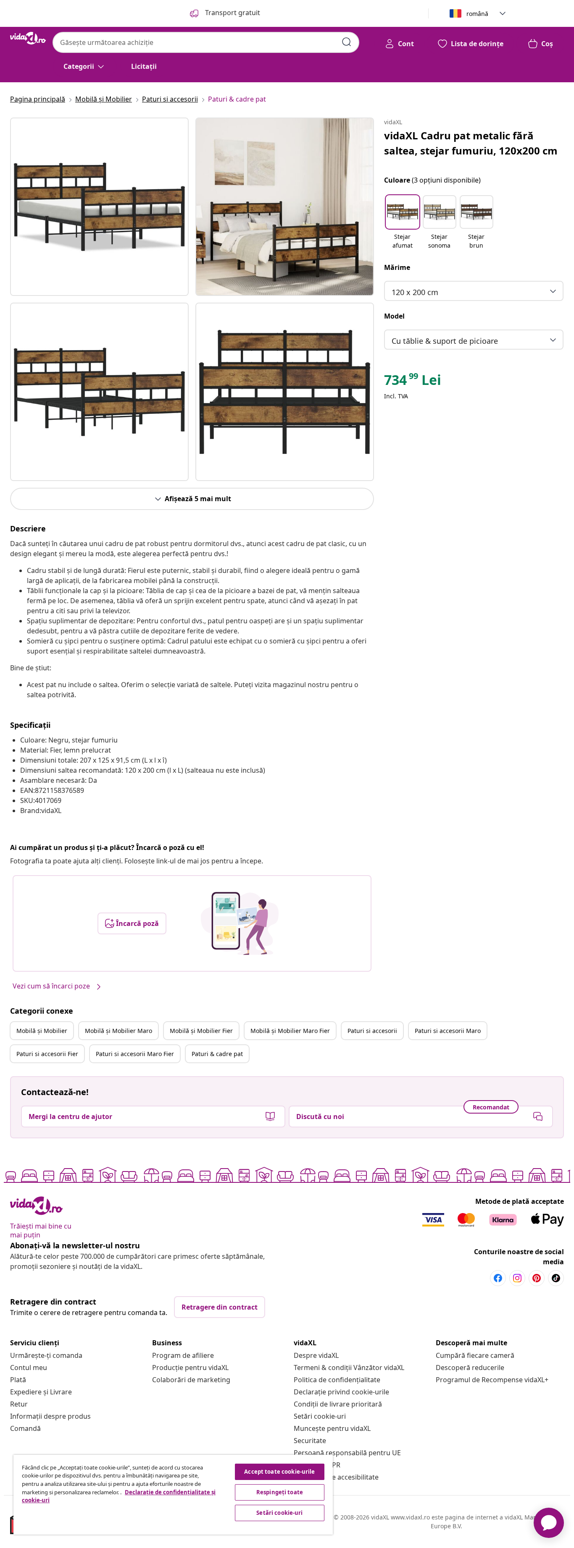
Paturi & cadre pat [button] (217, 1054)
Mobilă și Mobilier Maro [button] (118, 1031)
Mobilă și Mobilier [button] (41, 1031)
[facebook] (498, 1278)
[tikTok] (556, 1278)
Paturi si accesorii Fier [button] (47, 1054)
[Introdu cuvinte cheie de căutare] (346, 42)
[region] (173, 1495)
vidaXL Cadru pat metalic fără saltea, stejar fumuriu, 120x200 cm (471, 142)
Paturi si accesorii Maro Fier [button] (135, 1054)
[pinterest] (536, 1278)
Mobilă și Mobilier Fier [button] (201, 1031)
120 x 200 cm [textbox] (415, 292)
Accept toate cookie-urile (279, 1471)
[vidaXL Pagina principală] (28, 38)
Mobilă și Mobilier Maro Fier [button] (290, 1031)
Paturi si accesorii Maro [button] (448, 1031)
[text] (412, 382)
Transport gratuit (231, 12)
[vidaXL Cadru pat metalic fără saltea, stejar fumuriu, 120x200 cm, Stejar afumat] (99, 206)
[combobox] (206, 42)
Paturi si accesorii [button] (372, 1031)
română (477, 14)
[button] (402, 223)
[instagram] (517, 1278)
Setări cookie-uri (320, 1416)
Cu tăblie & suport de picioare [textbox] (445, 341)
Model (394, 316)
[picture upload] (239, 923)
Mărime (397, 267)
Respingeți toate (279, 1492)
